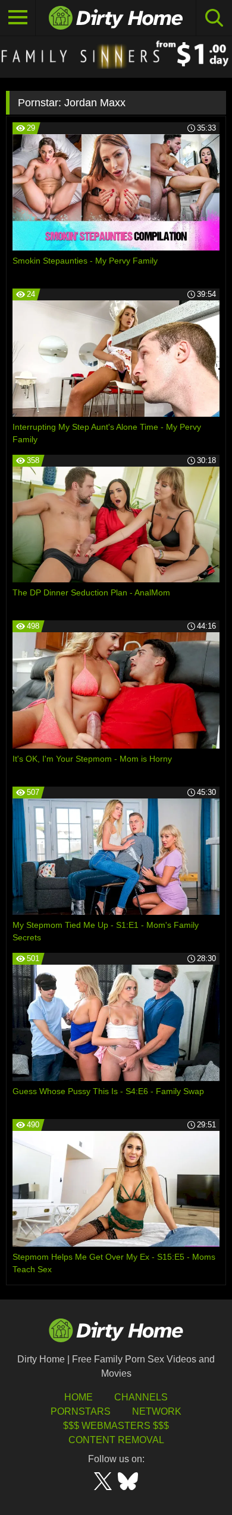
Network (156, 1411)
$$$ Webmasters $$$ (116, 1426)
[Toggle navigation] (18, 18)
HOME (78, 1397)
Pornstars (81, 1411)
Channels (141, 1397)
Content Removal (116, 1440)
